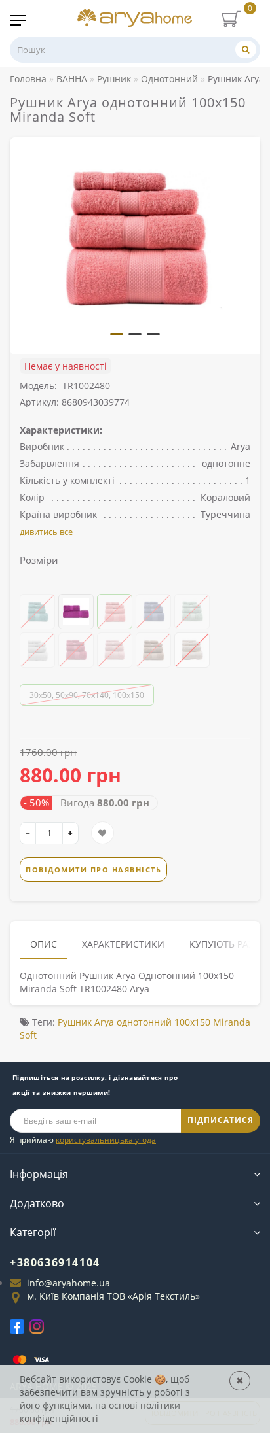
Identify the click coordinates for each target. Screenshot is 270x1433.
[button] (116, 334)
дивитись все (46, 532)
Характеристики (123, 944)
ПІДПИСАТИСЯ (220, 1120)
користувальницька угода (106, 1139)
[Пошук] (245, 49)
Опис (43, 944)
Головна (28, 79)
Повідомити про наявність (93, 869)
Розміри (39, 559)
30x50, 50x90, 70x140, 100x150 (86, 694)
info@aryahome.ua (68, 1283)
